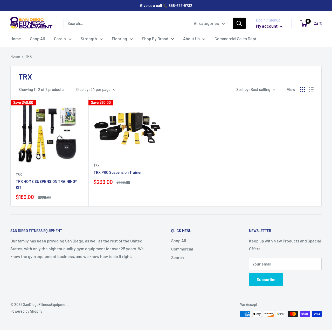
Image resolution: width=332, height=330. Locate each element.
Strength (89, 38)
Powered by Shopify (26, 311)
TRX (19, 174)
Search (177, 257)
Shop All (37, 38)
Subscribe (266, 279)
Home (15, 38)
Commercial (182, 248)
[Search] (239, 23)
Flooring (119, 38)
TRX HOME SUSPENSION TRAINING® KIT (46, 184)
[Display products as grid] (302, 89)
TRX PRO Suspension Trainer (118, 172)
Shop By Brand (155, 38)
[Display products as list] (311, 89)
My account (267, 25)
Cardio (60, 38)
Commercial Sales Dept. (236, 38)
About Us (191, 38)
